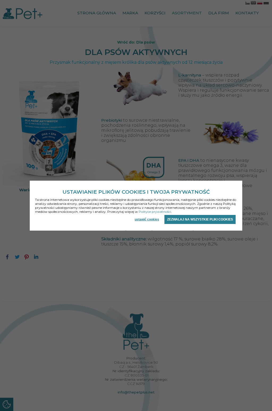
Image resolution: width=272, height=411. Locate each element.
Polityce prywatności (155, 212)
